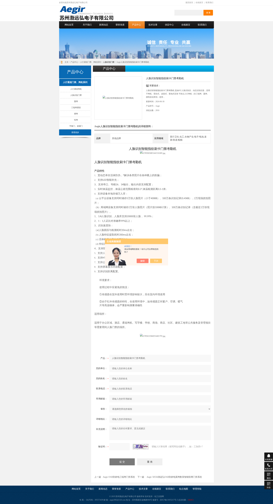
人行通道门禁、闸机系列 (90, 62)
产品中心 (136, 25)
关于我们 (87, 25)
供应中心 (169, 25)
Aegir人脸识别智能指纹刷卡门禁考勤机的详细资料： (123, 126)
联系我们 (209, 2)
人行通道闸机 (76, 89)
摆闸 (76, 114)
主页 (66, 62)
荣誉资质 (120, 25)
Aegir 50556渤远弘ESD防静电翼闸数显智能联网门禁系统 (174, 477)
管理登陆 (197, 489)
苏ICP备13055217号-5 (169, 500)
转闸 (76, 120)
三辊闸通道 (76, 107)
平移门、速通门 (76, 126)
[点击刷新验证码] (141, 446)
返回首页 (189, 2)
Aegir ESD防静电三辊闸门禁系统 (119, 477)
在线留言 (199, 2)
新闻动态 (103, 25)
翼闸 (76, 101)
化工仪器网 (159, 496)
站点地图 (183, 489)
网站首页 (69, 25)
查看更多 (75, 132)
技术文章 (153, 25)
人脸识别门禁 (76, 95)
